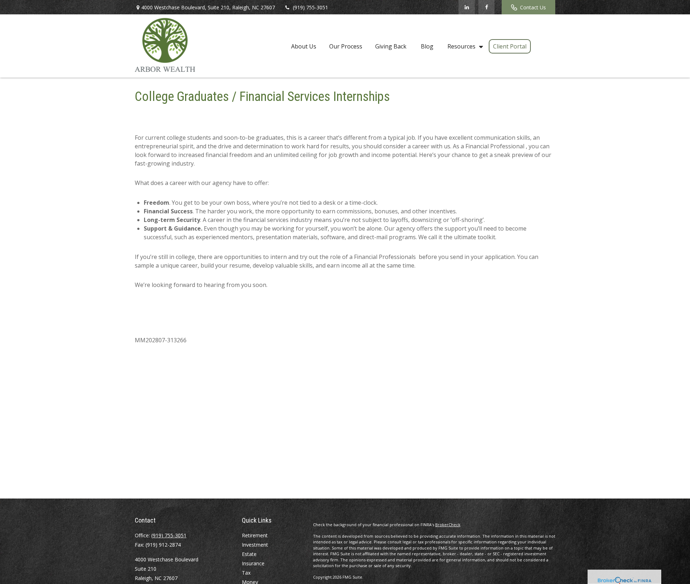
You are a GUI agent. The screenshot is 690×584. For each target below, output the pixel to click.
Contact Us (533, 7)
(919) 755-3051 (310, 7)
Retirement (255, 535)
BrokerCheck (447, 524)
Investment (255, 544)
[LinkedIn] (467, 7)
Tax (246, 572)
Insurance (253, 563)
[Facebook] (486, 7)
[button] (303, 46)
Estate (249, 554)
